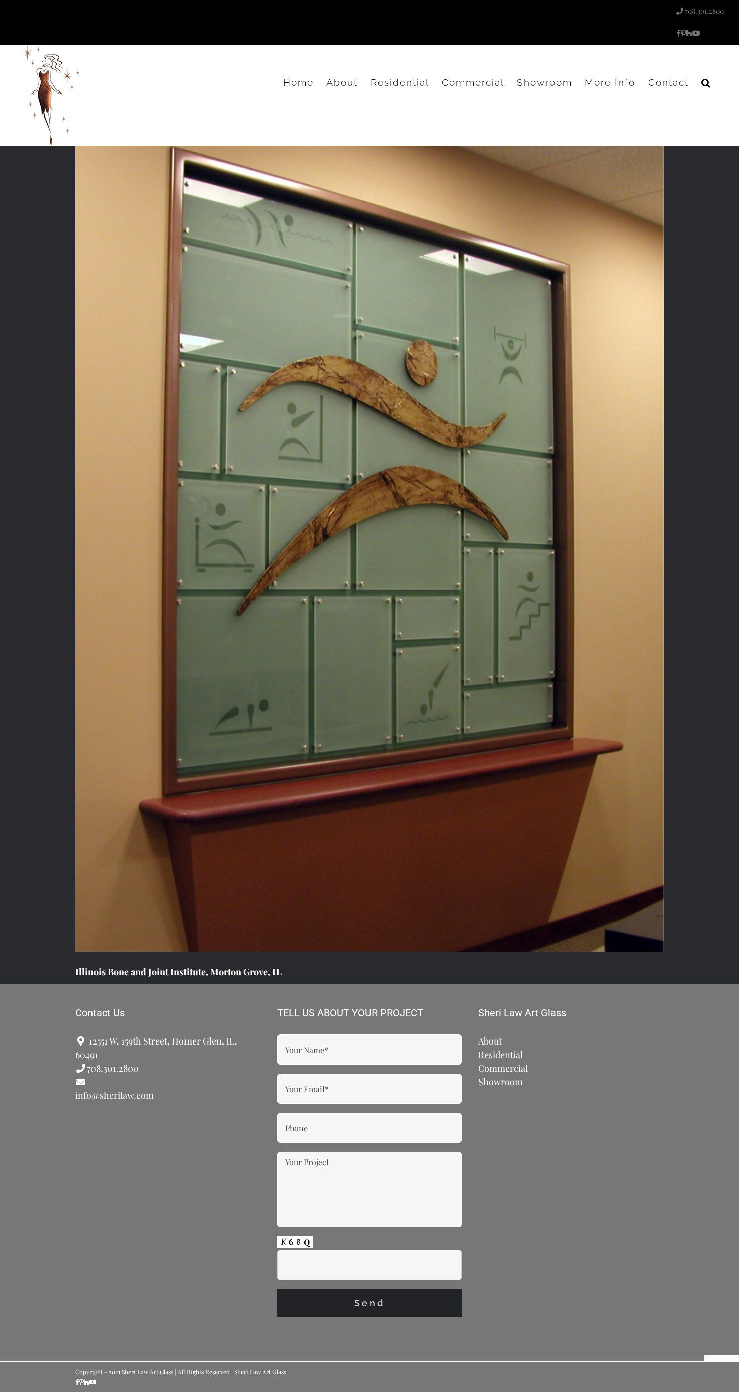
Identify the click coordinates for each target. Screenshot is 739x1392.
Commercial (503, 1068)
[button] (706, 82)
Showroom (500, 1082)
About (490, 1041)
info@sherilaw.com (114, 1095)
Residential (500, 1055)
